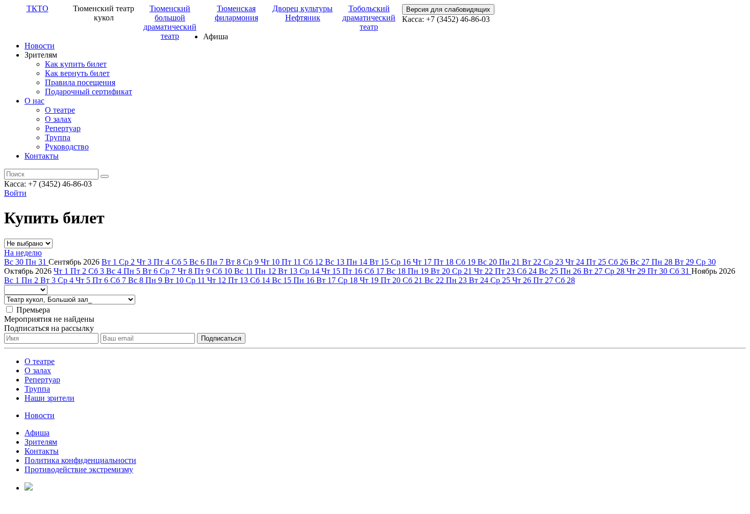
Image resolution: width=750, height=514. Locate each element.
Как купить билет (76, 64)
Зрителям (40, 442)
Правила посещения (80, 82)
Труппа (57, 137)
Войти (15, 193)
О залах (58, 119)
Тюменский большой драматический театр (169, 22)
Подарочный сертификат (88, 91)
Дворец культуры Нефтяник (302, 13)
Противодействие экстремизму (78, 469)
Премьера (33, 309)
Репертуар (63, 128)
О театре (60, 110)
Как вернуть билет (77, 73)
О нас (34, 100)
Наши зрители (49, 398)
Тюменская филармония (236, 13)
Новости (39, 45)
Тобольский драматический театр (368, 17)
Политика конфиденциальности (80, 460)
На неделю (23, 252)
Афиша (36, 432)
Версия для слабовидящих (448, 9)
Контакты (41, 155)
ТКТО (37, 8)
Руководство (67, 146)
